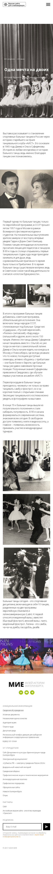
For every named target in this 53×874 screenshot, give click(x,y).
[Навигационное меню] (48, 4)
